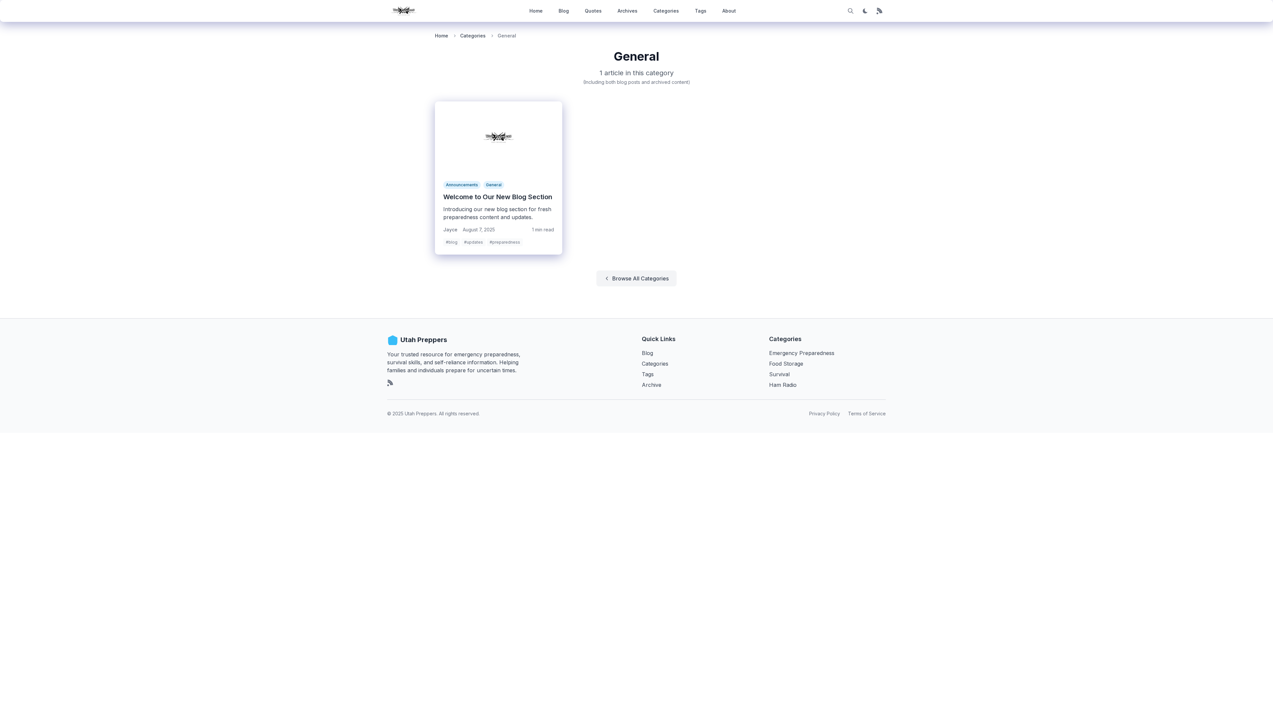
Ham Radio (783, 385)
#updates (473, 242)
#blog (451, 242)
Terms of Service (867, 413)
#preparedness (505, 242)
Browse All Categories (640, 278)
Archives (627, 11)
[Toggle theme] (865, 11)
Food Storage (786, 363)
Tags (700, 11)
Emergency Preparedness (801, 353)
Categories (666, 11)
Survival (779, 374)
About (729, 11)
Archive (651, 385)
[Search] (851, 11)
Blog (564, 11)
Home (536, 11)
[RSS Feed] (880, 11)
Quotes (593, 11)
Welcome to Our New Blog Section (497, 197)
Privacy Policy (824, 413)
